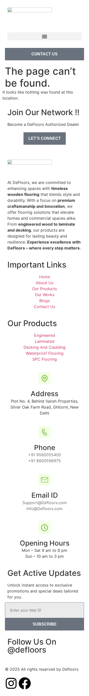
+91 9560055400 (44, 454)
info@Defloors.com (44, 508)
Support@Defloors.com (44, 502)
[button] (44, 36)
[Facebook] (25, 683)
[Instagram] (11, 683)
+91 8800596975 (44, 460)
